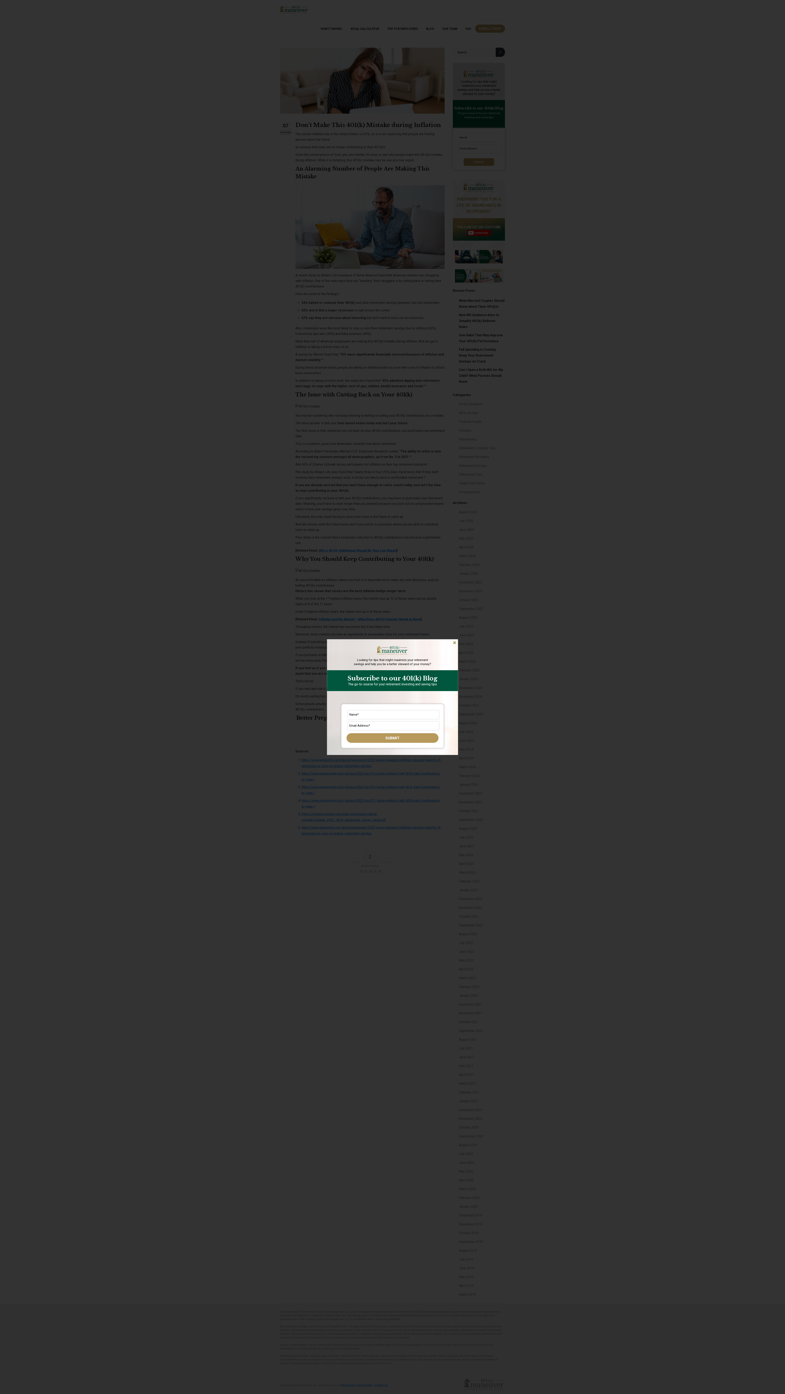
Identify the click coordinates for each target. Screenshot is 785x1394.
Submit (392, 738)
